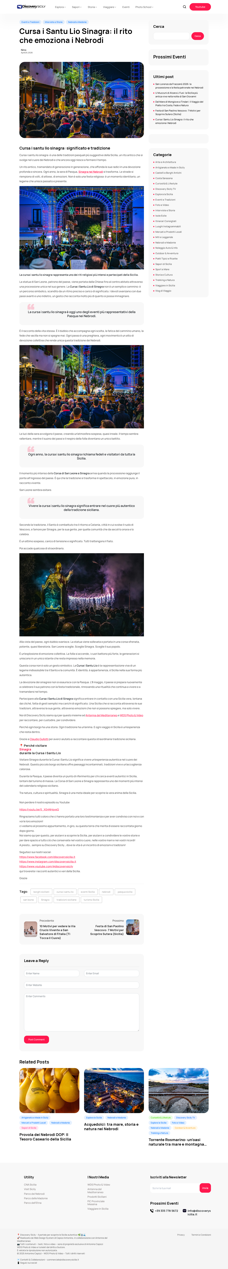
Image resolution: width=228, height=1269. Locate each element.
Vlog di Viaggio (163, 290)
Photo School (143, 7)
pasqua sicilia (125, 891)
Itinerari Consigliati (165, 221)
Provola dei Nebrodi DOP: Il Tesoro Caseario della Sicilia (45, 1136)
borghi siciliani (41, 891)
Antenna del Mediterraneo (101, 715)
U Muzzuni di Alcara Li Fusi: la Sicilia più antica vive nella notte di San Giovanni (176, 94)
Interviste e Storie (54, 22)
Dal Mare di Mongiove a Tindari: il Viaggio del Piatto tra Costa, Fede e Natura (179, 103)
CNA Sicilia (30, 1184)
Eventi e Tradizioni (30, 22)
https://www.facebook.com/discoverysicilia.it (47, 857)
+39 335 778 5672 (166, 1211)
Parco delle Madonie (36, 1198)
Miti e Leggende (164, 237)
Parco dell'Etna (32, 1202)
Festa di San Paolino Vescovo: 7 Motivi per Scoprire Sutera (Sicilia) (107, 930)
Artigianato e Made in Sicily (170, 167)
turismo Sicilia (91, 899)
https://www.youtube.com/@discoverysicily (46, 866)
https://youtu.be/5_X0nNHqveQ (39, 809)
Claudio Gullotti (39, 739)
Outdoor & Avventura (166, 253)
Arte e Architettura (165, 162)
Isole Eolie (161, 215)
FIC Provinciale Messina (96, 1203)
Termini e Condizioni (201, 1234)
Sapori (76, 7)
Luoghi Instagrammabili (168, 226)
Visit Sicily (30, 1189)
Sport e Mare (162, 269)
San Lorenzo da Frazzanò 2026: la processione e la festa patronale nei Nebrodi (179, 85)
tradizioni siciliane (66, 899)
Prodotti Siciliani (97, 1196)
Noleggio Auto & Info (166, 247)
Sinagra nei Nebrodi (90, 171)
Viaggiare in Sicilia (165, 285)
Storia (91, 7)
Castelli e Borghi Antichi (168, 172)
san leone (28, 899)
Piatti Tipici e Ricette (166, 258)
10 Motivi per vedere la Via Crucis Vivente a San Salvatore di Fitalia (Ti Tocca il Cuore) (57, 932)
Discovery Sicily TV (165, 189)
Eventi (126, 7)
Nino (23, 50)
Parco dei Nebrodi (34, 1193)
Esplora (59, 7)
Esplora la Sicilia (164, 194)
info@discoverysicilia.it (199, 1212)
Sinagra (25, 749)
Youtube (200, 7)
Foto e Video (162, 205)
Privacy (181, 1234)
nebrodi (106, 891)
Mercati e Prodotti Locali (168, 231)
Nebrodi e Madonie (77, 22)
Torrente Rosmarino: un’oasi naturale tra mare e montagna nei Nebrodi (176, 1142)
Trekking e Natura (164, 280)
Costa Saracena (163, 178)
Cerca (158, 26)
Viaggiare (108, 7)
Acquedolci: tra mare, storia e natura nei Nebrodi (111, 1126)
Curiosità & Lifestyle (166, 183)
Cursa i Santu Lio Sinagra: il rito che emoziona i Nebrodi (174, 121)
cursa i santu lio (65, 891)
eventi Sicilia (88, 891)
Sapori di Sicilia (163, 264)
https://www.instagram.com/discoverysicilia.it (47, 861)
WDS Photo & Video (131, 715)
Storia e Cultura (163, 274)
